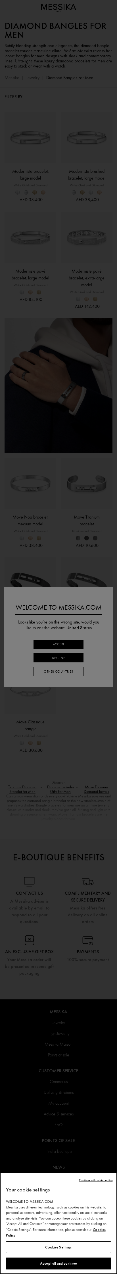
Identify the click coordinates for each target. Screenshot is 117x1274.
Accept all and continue (58, 1263)
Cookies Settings (58, 1247)
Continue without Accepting (96, 1180)
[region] (58, 1223)
